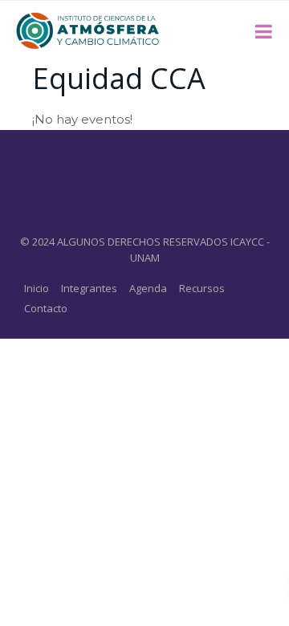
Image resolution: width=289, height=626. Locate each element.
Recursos (202, 288)
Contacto (45, 308)
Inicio (36, 288)
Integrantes (89, 288)
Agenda (148, 288)
